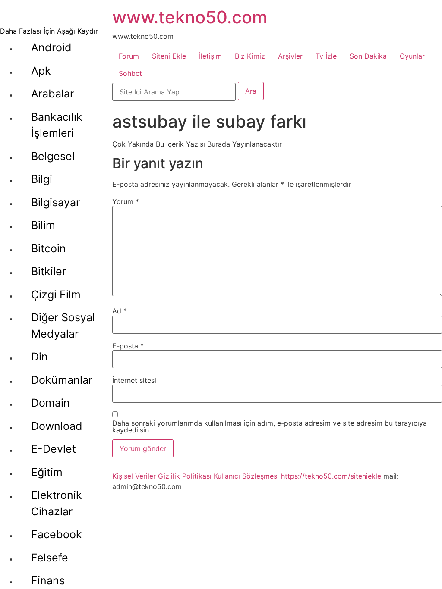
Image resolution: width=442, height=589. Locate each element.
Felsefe (49, 557)
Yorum (125, 201)
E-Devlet (53, 448)
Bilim (43, 225)
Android (51, 47)
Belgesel (53, 156)
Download (56, 426)
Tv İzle (326, 56)
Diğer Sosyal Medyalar (63, 325)
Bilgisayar (55, 202)
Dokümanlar (61, 379)
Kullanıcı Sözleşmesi (246, 476)
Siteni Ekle (169, 56)
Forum (129, 56)
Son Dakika (368, 56)
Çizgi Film (56, 294)
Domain (50, 402)
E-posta (128, 345)
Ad (119, 310)
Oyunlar (412, 56)
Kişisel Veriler (134, 476)
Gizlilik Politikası (185, 476)
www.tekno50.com (189, 17)
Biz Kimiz (250, 56)
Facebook (56, 534)
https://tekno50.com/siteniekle (331, 476)
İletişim (210, 56)
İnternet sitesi (134, 380)
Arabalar (52, 93)
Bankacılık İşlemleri (56, 125)
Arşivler (290, 56)
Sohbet (130, 73)
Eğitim (47, 472)
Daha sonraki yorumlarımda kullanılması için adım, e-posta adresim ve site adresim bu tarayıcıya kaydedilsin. (269, 426)
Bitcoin (48, 248)
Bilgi (41, 178)
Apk (41, 70)
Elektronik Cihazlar (56, 503)
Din (39, 356)
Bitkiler (48, 271)
